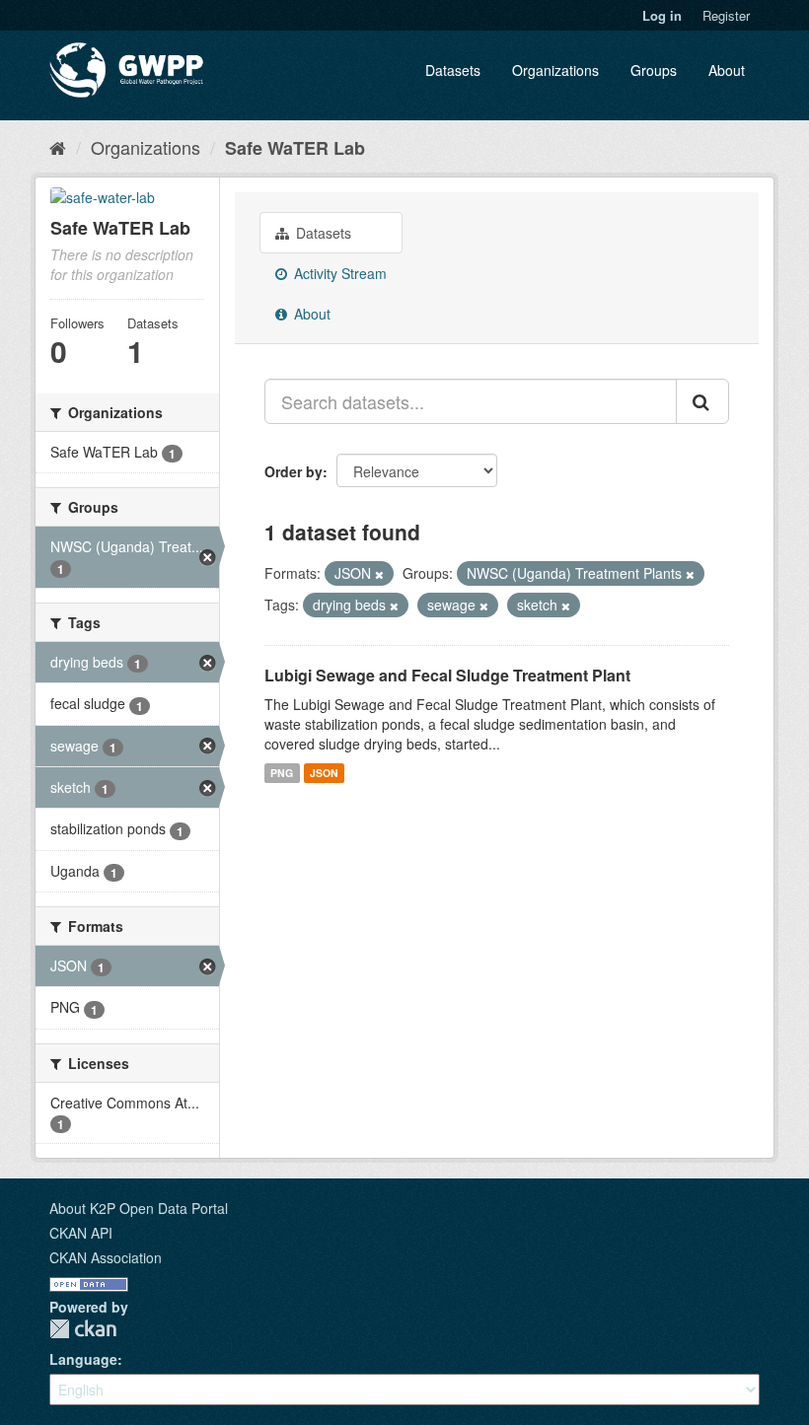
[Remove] (379, 574)
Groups (653, 70)
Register (726, 15)
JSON (324, 772)
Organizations (555, 70)
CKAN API (80, 1233)
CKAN (82, 1328)
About (726, 70)
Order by (293, 471)
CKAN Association (105, 1257)
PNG (281, 772)
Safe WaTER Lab (295, 148)
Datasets (452, 70)
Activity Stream (338, 273)
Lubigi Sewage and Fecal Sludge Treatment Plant (447, 675)
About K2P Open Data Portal (138, 1208)
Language (83, 1359)
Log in (662, 15)
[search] (702, 401)
